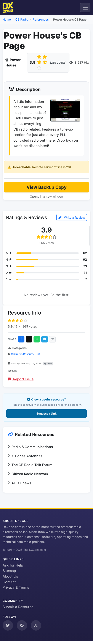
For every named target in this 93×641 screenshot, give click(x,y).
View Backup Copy (47, 187)
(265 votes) (58, 62)
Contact (9, 582)
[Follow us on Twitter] (8, 625)
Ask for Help (13, 565)
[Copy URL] (52, 339)
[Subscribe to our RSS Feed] (36, 625)
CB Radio (21, 19)
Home (7, 19)
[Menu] (85, 7)
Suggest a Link (46, 413)
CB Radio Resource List (25, 354)
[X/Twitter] (29, 339)
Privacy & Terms (16, 587)
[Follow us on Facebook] (22, 625)
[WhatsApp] (37, 339)
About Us (10, 576)
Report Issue (23, 379)
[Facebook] (21, 339)
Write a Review (74, 217)
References (41, 19)
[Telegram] (44, 339)
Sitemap (9, 570)
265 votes (29, 326)
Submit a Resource (18, 607)
